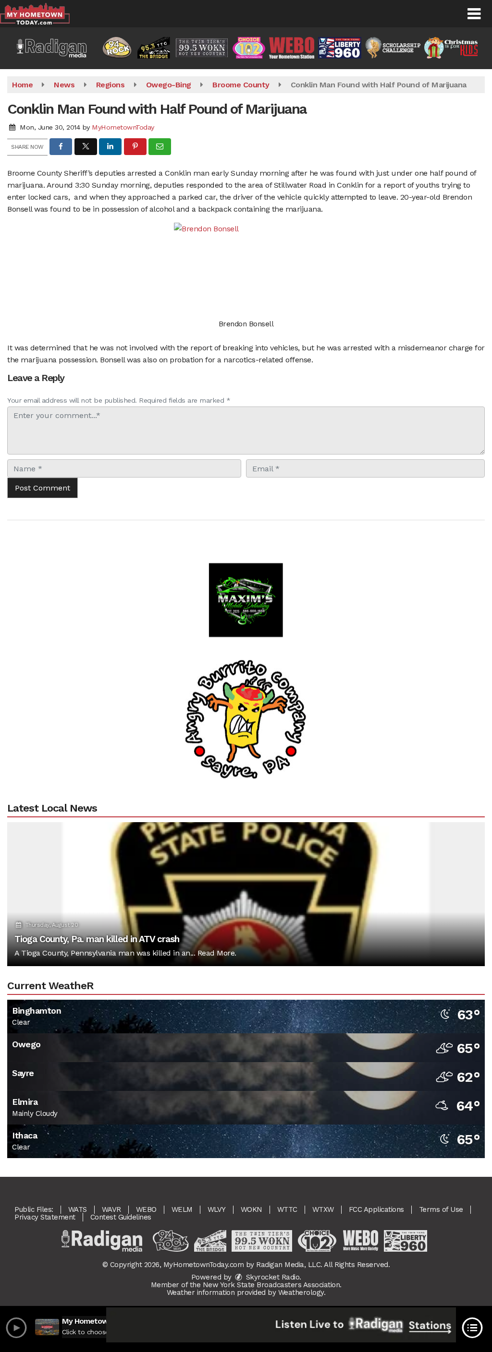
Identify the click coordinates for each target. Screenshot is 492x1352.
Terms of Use (441, 1209)
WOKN (251, 1209)
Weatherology (301, 1292)
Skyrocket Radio (271, 1277)
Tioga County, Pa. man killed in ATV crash (96, 939)
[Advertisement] (246, 579)
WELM (182, 1209)
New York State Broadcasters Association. (272, 1284)
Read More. (216, 952)
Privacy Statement (44, 1217)
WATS (77, 1209)
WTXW (323, 1209)
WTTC (287, 1209)
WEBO (146, 1209)
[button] (474, 14)
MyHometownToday (123, 127)
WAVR (111, 1209)
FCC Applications (376, 1209)
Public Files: (33, 1209)
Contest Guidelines (120, 1217)
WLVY (217, 1209)
